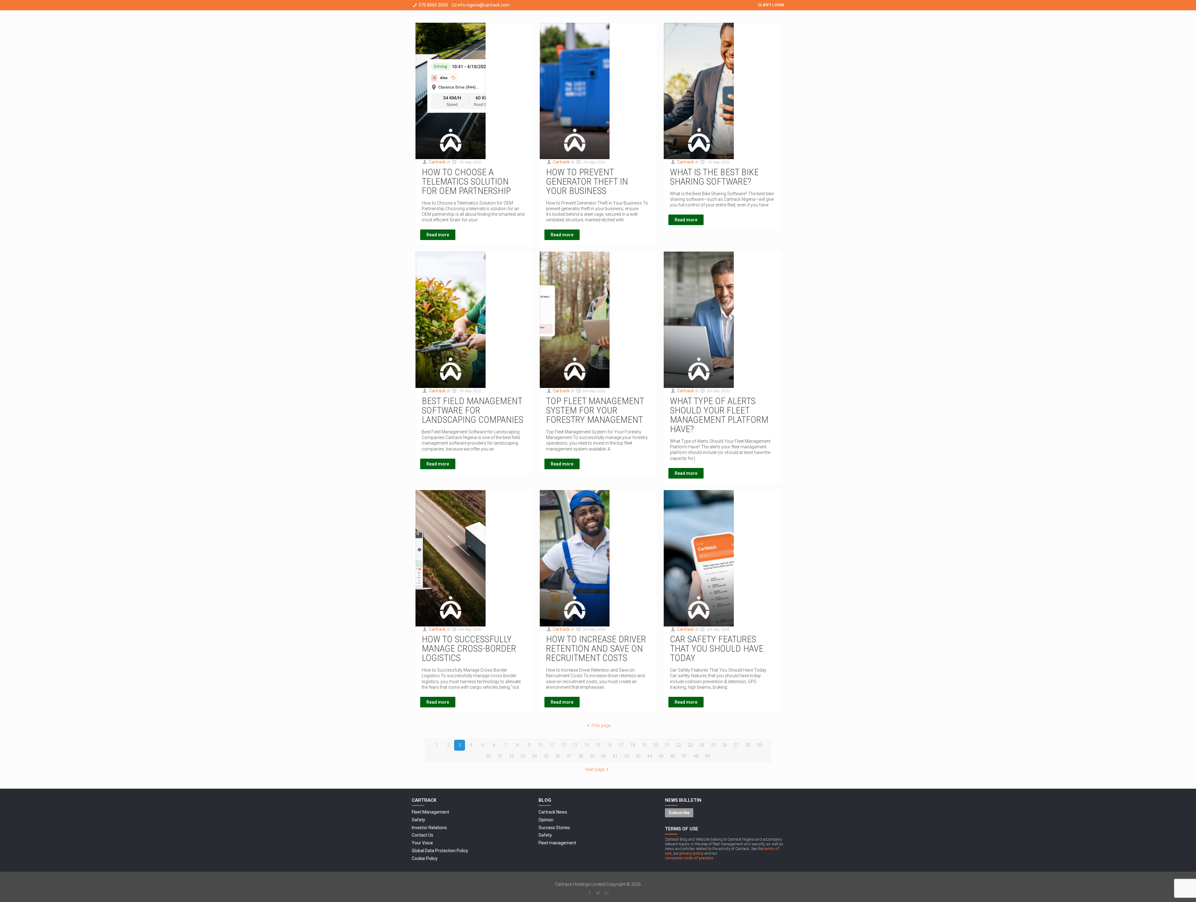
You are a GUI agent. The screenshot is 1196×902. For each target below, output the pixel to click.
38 (580, 755)
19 (644, 745)
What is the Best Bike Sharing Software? (714, 177)
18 (632, 745)
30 (488, 755)
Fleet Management (430, 812)
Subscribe (679, 812)
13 (574, 745)
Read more (437, 234)
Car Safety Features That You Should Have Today (716, 648)
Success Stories (554, 827)
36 (557, 755)
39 (592, 755)
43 (638, 755)
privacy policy (692, 853)
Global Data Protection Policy (440, 850)
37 (569, 755)
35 (545, 755)
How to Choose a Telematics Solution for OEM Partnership (466, 181)
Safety (418, 819)
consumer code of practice (689, 858)
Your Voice (422, 842)
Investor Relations (429, 827)
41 (615, 755)
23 (690, 745)
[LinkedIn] (606, 893)
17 (621, 745)
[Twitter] (598, 893)
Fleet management (557, 842)
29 (759, 745)
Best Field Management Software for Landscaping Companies (472, 410)
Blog (545, 800)
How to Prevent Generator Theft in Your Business (587, 181)
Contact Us (422, 835)
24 (701, 745)
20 (655, 745)
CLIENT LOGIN (771, 5)
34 (534, 755)
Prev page (601, 725)
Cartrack (437, 161)
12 (563, 745)
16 (609, 745)
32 (511, 755)
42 (626, 755)
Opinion (546, 819)
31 (499, 755)
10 (540, 745)
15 (598, 745)
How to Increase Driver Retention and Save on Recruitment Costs (596, 648)
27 (736, 745)
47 (684, 755)
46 (672, 755)
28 (747, 745)
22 (678, 745)
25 (713, 745)
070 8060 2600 (433, 4)
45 (661, 755)
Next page (595, 769)
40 (603, 755)
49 (707, 755)
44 (649, 755)
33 (522, 755)
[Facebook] (589, 893)
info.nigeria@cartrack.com (484, 4)
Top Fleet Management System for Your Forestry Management (595, 410)
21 (667, 745)
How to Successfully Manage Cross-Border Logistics (469, 648)
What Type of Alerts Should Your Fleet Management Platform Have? (719, 414)
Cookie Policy (425, 858)
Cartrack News (553, 812)
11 (551, 745)
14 (586, 745)
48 (695, 755)
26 (724, 745)
